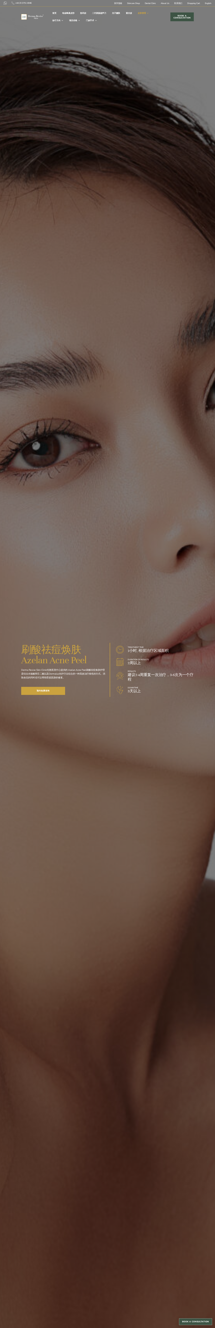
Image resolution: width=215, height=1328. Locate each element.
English (208, 3)
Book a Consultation (195, 1321)
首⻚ (54, 13)
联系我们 (178, 3)
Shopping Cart (193, 3)
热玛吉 (83, 13)
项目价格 (73, 20)
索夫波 (129, 13)
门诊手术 (90, 20)
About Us (165, 3)
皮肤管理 (142, 13)
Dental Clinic (150, 3)
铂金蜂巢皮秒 (68, 13)
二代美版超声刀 (99, 13)
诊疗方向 (56, 20)
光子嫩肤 (116, 13)
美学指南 (118, 3)
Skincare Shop (133, 3)
